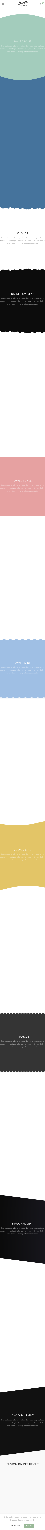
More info (16, 1526)
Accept (29, 1526)
